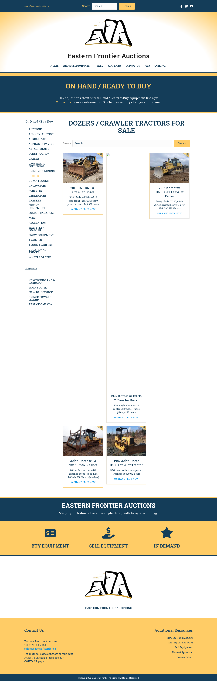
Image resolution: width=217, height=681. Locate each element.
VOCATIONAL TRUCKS (37, 251)
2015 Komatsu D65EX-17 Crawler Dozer (169, 192)
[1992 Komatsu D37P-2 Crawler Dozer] (126, 271)
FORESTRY (36, 190)
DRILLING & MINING (42, 171)
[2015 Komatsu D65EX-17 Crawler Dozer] (169, 167)
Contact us (63, 102)
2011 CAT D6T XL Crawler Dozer (83, 190)
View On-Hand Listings (179, 637)
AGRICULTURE (38, 139)
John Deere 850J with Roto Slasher (83, 463)
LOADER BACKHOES (41, 212)
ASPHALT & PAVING (41, 144)
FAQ (147, 65)
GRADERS (35, 200)
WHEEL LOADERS (40, 257)
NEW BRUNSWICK (41, 292)
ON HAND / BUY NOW (83, 209)
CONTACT (160, 65)
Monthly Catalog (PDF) (180, 642)
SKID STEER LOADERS (36, 229)
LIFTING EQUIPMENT (37, 207)
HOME (54, 65)
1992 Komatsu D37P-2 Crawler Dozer (126, 398)
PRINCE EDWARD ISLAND (40, 298)
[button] (127, 6)
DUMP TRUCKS (39, 180)
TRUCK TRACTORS (41, 244)
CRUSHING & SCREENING (37, 165)
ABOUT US (133, 65)
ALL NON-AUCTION (41, 134)
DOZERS (34, 176)
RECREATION (37, 222)
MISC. (32, 217)
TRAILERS (35, 240)
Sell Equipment (184, 647)
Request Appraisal (182, 652)
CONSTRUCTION (39, 153)
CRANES (34, 158)
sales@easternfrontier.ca (36, 6)
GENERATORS (37, 195)
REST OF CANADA (40, 304)
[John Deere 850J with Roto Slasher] (83, 440)
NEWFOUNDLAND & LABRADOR (42, 281)
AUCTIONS (115, 65)
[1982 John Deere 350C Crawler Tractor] (126, 440)
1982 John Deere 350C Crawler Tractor (126, 463)
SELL (100, 65)
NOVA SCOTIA (38, 287)
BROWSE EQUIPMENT (77, 65)
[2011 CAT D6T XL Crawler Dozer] (83, 167)
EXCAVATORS (37, 185)
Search (86, 6)
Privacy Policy (184, 656)
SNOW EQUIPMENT (41, 235)
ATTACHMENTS (39, 148)
